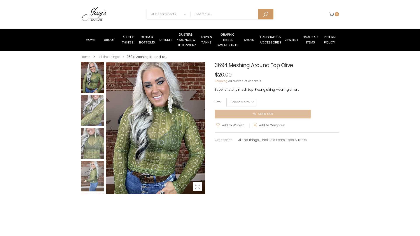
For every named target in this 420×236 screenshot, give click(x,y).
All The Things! (248, 140)
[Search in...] (265, 14)
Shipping (221, 81)
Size (218, 102)
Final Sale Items (273, 140)
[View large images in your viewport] (197, 186)
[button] (199, 128)
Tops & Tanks (296, 140)
